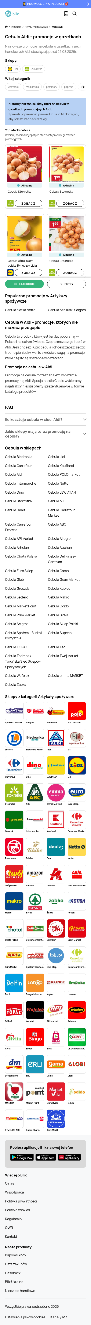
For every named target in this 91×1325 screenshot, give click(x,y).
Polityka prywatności (21, 1201)
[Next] (87, 4)
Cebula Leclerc (16, 597)
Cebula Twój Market (63, 655)
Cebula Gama (58, 570)
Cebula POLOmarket (64, 474)
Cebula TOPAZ (16, 647)
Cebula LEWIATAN (62, 492)
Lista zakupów (16, 1264)
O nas (9, 1183)
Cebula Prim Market (20, 615)
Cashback (13, 1273)
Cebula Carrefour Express (18, 527)
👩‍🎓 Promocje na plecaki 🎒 (45, 4)
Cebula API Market (19, 538)
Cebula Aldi (13, 474)
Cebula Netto (58, 483)
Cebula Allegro (59, 538)
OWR (9, 1227)
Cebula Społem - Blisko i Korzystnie (23, 635)
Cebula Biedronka (18, 456)
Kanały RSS (59, 1317)
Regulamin (13, 1219)
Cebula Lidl (56, 456)
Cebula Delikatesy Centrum (62, 559)
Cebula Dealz (15, 510)
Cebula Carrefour (18, 465)
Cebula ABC (57, 524)
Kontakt (11, 1236)
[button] (45, 419)
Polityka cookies (17, 1210)
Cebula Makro (58, 597)
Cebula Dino (14, 492)
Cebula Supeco (60, 632)
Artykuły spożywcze (36, 27)
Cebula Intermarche (20, 483)
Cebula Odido (58, 606)
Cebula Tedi (57, 647)
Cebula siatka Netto (20, 310)
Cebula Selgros (16, 623)
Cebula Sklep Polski (63, 623)
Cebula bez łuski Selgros (67, 310)
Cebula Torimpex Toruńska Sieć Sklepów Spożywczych (23, 661)
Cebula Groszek (17, 588)
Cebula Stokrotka (18, 501)
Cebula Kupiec (59, 588)
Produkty (16, 27)
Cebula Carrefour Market (61, 513)
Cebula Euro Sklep (19, 570)
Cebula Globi (15, 579)
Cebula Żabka (15, 684)
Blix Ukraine (14, 1281)
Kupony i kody (15, 1255)
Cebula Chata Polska (21, 556)
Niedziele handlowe (20, 1290)
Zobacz (28, 203)
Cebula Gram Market (64, 579)
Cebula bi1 (56, 501)
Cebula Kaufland (61, 465)
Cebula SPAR (58, 615)
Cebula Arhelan (17, 547)
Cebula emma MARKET (65, 675)
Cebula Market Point (20, 606)
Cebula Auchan (60, 547)
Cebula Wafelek (17, 675)
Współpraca (14, 1192)
